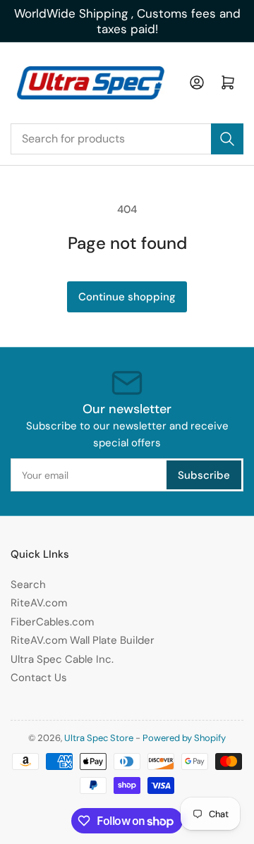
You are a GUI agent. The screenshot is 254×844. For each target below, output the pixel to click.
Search (28, 584)
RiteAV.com (39, 603)
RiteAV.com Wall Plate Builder (83, 640)
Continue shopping (127, 297)
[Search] (227, 139)
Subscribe (204, 475)
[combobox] (127, 138)
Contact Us (39, 678)
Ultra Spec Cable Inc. (62, 659)
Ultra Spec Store (98, 738)
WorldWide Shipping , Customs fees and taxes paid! (127, 21)
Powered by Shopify (184, 738)
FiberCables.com (52, 622)
